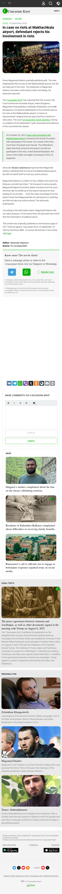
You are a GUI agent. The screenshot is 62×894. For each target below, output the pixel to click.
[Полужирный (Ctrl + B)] (8, 403)
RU (4, 3)
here (9, 233)
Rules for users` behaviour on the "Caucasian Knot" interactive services (31, 876)
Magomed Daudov (12, 761)
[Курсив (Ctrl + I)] (14, 403)
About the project (9, 845)
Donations (55, 845)
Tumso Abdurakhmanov (15, 809)
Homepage (7, 19)
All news (18, 19)
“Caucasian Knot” (14, 100)
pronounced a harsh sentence (36, 120)
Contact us (33, 845)
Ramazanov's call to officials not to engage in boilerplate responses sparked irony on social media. (30, 567)
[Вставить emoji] (34, 403)
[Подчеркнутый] (20, 403)
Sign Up (31, 433)
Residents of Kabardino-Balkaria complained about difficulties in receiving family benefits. (30, 527)
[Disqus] (31, 342)
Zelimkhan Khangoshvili (15, 712)
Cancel (31, 441)
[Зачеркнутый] (26, 403)
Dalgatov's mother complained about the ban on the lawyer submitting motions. (30, 488)
